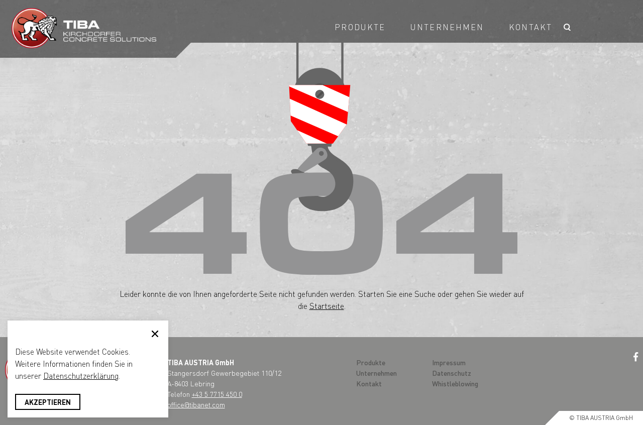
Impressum (449, 362)
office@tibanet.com (196, 404)
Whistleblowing (455, 383)
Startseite (326, 305)
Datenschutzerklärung (81, 375)
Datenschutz (451, 372)
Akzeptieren (48, 401)
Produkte (360, 27)
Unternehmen (447, 27)
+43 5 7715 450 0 (217, 393)
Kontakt (530, 27)
